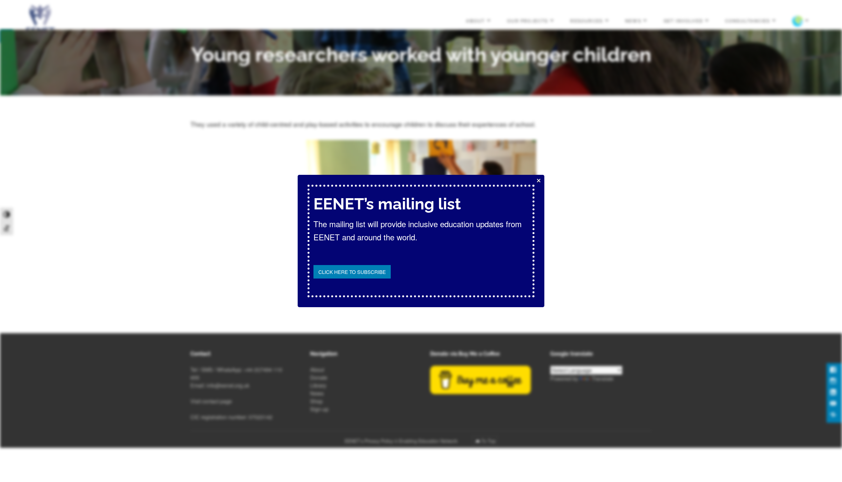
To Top (488, 441)
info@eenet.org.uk (228, 385)
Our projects (527, 20)
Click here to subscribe (352, 271)
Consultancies (747, 20)
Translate (602, 378)
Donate (318, 377)
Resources (586, 20)
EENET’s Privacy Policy (369, 441)
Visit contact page (211, 401)
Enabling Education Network (429, 441)
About (475, 20)
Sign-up (319, 409)
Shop (316, 401)
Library (318, 385)
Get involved (683, 20)
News (633, 20)
